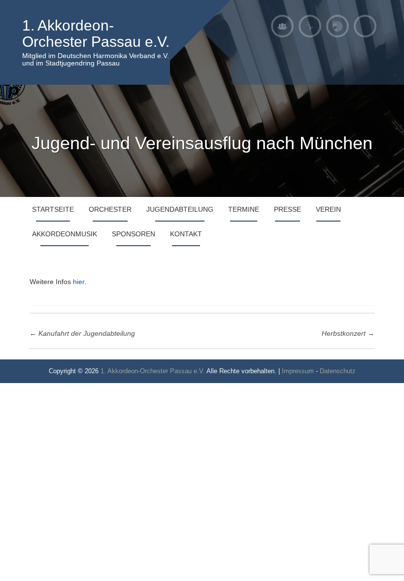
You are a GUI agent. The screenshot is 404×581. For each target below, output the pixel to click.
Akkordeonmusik (64, 234)
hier (79, 282)
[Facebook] (365, 26)
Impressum (298, 371)
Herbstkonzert (348, 333)
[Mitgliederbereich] (282, 26)
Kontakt (186, 234)
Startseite (53, 209)
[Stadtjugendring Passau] (310, 26)
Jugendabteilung (179, 209)
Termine (243, 209)
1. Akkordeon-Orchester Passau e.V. (95, 33)
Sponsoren (133, 234)
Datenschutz (338, 371)
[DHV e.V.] (337, 26)
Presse (287, 209)
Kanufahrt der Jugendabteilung (82, 333)
